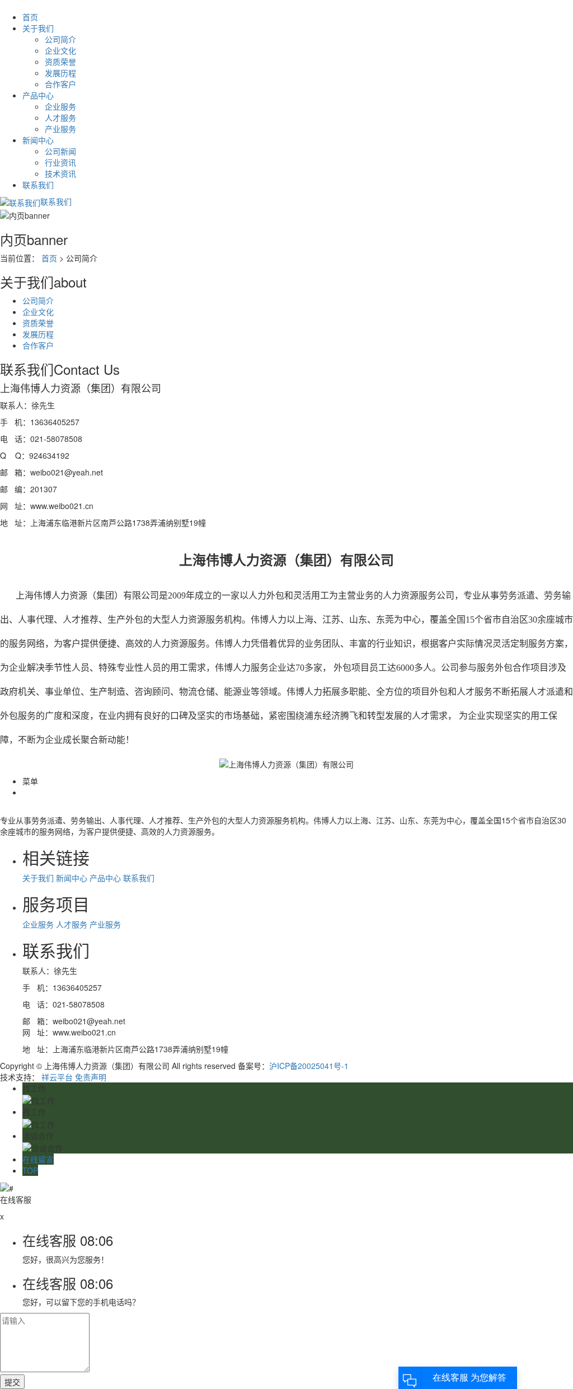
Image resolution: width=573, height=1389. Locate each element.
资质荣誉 (60, 61)
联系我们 (38, 184)
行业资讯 (60, 162)
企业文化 (60, 50)
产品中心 (39, 95)
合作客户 (60, 84)
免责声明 (90, 1076)
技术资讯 (60, 173)
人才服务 (60, 117)
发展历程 (60, 72)
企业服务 (60, 106)
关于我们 (39, 28)
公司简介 (60, 39)
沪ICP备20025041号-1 (309, 1065)
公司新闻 (60, 151)
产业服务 (60, 128)
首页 (30, 16)
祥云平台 (57, 1076)
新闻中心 (39, 139)
